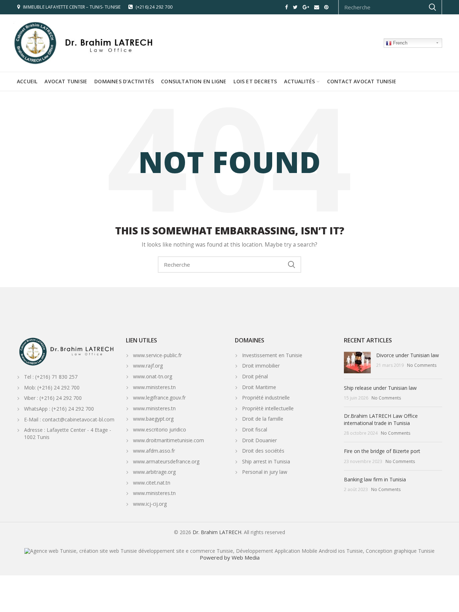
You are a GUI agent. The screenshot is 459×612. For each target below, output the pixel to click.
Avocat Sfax (325, 311)
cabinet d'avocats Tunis (130, 321)
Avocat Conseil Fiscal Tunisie (30, 315)
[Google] (306, 7)
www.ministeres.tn (154, 387)
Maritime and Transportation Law (335, 315)
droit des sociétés (296, 306)
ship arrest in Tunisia (90, 315)
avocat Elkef (184, 311)
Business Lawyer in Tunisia (306, 315)
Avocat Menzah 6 (133, 318)
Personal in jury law (264, 471)
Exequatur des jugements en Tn (388, 303)
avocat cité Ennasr (151, 318)
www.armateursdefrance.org (167, 461)
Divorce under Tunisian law (407, 355)
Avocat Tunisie (82, 309)
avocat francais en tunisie (79, 306)
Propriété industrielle (266, 397)
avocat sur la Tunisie (312, 303)
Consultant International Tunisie (317, 321)
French (399, 43)
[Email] (317, 7)
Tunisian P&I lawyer (61, 321)
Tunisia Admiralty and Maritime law (245, 306)
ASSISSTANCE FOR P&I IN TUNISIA (61, 311)
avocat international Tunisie (200, 303)
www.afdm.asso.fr (154, 450)
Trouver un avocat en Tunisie (363, 318)
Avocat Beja (153, 311)
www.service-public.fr (157, 355)
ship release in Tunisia (110, 315)
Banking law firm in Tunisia (375, 479)
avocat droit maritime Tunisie (346, 306)
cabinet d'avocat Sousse (154, 321)
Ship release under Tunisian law (380, 387)
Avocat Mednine (372, 311)
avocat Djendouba (169, 311)
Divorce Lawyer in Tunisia (275, 306)
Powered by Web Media (230, 557)
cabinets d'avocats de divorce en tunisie (209, 306)
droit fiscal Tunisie (183, 309)
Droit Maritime (259, 387)
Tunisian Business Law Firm (254, 315)
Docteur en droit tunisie (103, 306)
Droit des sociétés (263, 450)
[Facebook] (286, 7)
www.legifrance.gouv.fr (159, 397)
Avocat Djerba (244, 311)
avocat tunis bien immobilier (53, 306)
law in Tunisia (274, 303)
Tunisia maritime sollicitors (55, 324)
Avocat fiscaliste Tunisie (163, 309)
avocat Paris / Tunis (198, 321)
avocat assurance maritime (318, 306)
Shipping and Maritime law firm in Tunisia (262, 309)
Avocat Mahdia (311, 311)
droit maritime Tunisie (370, 306)
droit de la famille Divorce (361, 303)
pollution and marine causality (226, 315)
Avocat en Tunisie (133, 303)
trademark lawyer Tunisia (261, 321)
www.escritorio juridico (159, 429)
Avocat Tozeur (229, 311)
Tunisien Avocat (97, 309)
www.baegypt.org (154, 418)
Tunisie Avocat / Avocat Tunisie (416, 318)
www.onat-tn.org (152, 376)
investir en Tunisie (31, 306)
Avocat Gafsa (215, 311)
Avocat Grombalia (280, 311)
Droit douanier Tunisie (291, 303)
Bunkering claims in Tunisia (198, 315)
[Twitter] (295, 7)
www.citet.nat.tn (152, 482)
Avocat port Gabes (355, 311)
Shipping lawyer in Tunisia (45, 309)
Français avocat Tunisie (412, 315)
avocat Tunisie (24, 303)
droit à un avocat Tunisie (389, 318)
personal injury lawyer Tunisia (288, 321)
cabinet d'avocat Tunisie (83, 321)
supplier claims (178, 315)
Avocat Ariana (168, 318)
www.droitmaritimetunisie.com (169, 440)
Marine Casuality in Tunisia (134, 315)
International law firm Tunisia (108, 324)
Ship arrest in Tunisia (266, 461)
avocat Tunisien (128, 309)
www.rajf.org (148, 365)
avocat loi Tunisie (178, 303)
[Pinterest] (326, 7)
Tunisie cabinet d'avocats (107, 321)
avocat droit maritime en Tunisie (395, 306)
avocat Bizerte (123, 311)
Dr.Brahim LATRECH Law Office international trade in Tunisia (381, 419)
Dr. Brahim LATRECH (217, 532)
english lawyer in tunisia (363, 315)
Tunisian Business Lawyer (280, 315)
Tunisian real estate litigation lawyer (64, 318)
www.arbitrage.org (155, 471)
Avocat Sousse (338, 311)
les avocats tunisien (315, 318)
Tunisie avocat (221, 318)
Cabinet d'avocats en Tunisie (60, 303)
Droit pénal (255, 376)
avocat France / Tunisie (177, 321)
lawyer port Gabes (389, 311)
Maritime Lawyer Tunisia (427, 321)
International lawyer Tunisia (81, 324)
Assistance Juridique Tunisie (280, 318)
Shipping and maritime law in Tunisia (62, 315)
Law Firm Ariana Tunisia (187, 318)
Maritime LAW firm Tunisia (30, 324)
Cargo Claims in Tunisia (159, 315)
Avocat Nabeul (296, 311)
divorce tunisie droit (157, 306)
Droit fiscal (254, 429)
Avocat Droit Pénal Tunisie (337, 318)
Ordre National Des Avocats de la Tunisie (248, 318)
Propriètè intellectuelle (268, 408)
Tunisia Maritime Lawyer (404, 321)
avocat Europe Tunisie (238, 321)
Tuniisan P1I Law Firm (41, 321)
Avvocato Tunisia (419, 306)
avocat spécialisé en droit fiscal (226, 309)
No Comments (421, 365)
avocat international (218, 321)
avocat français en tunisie (388, 315)
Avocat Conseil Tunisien (428, 311)
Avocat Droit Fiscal (201, 309)
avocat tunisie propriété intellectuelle (131, 306)
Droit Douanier (259, 440)
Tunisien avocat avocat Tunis (156, 303)
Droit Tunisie (299, 318)
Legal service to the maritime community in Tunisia (379, 309)
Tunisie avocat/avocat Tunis (87, 303)
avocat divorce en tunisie (178, 306)
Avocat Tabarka (139, 311)
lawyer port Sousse (408, 311)
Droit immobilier (261, 365)
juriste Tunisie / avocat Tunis (227, 303)
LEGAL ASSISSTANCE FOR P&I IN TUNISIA (96, 311)
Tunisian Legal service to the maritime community (331, 309)
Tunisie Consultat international (346, 321)
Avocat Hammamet (261, 311)
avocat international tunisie (335, 303)
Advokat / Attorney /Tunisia (95, 318)
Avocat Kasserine (199, 311)
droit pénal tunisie (411, 303)
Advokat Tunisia (116, 318)
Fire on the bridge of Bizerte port (382, 451)
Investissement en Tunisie (272, 355)
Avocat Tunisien (39, 303)
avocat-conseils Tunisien (113, 303)
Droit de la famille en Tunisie (254, 303)
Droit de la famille (262, 418)
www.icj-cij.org (150, 503)
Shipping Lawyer (66, 309)
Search (292, 264)
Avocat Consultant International (376, 321)
